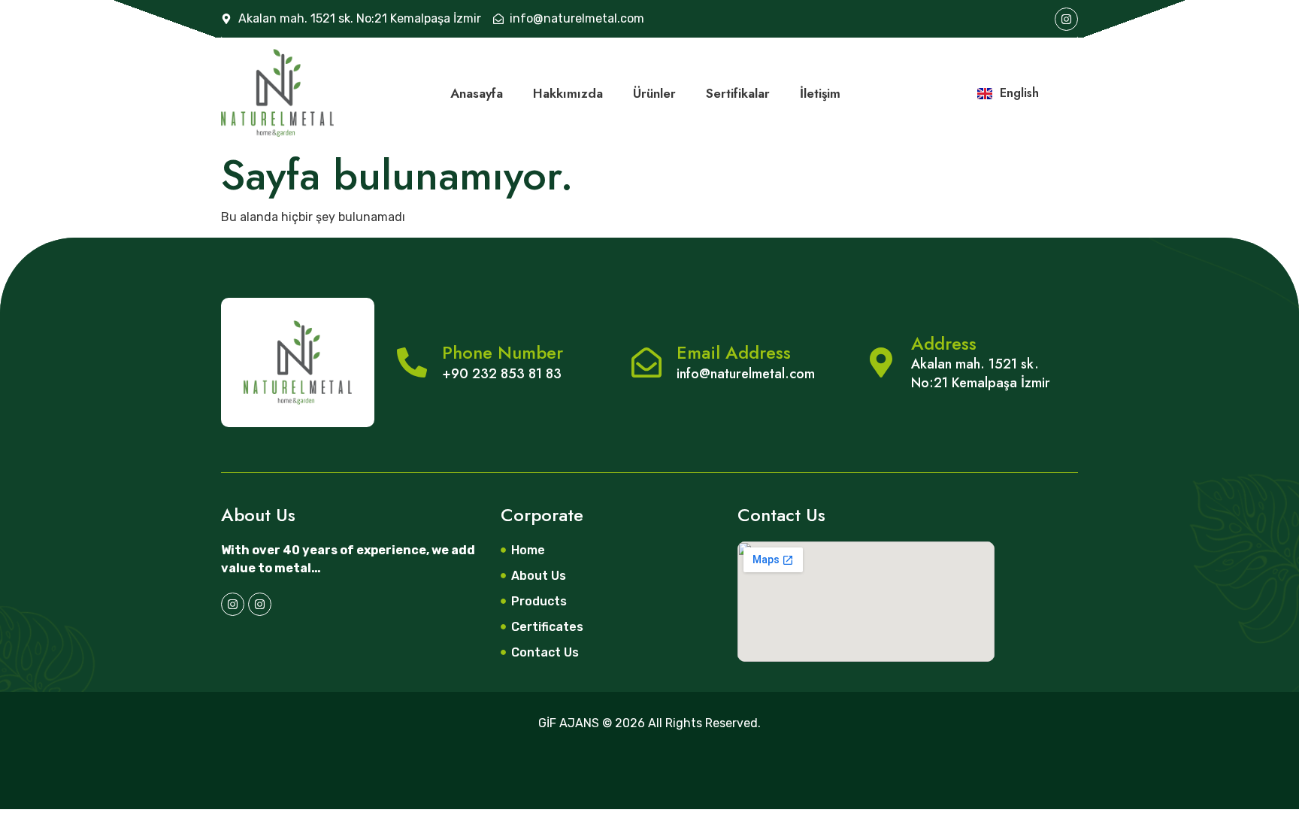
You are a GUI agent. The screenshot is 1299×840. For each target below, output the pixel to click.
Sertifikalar (738, 93)
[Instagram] (1066, 19)
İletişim (820, 93)
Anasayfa (476, 93)
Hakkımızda (568, 93)
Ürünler (654, 93)
